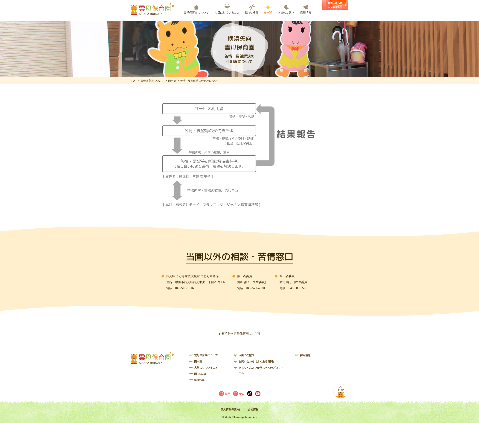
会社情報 (253, 409)
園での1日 (251, 12)
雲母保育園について (196, 12)
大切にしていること (227, 12)
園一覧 (268, 12)
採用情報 (305, 12)
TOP (133, 80)
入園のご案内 (286, 12)
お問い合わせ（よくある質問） (335, 5)
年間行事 (199, 379)
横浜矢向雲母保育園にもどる (241, 333)
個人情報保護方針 (231, 409)
